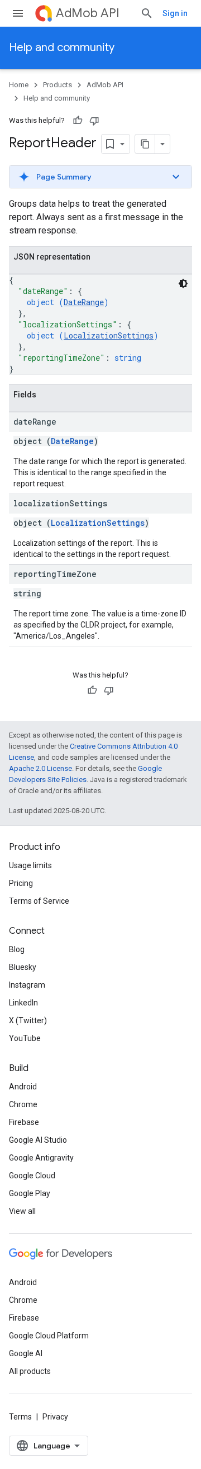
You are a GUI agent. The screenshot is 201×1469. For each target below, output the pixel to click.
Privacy (55, 1416)
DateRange (84, 302)
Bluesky (22, 967)
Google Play (29, 1193)
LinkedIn (23, 1002)
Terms (20, 1416)
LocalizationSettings (109, 335)
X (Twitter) (28, 1020)
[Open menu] (18, 13)
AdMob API (87, 13)
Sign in (175, 13)
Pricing (21, 883)
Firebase (24, 1122)
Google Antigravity (41, 1157)
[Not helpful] (94, 120)
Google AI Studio (38, 1140)
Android (23, 1086)
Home (18, 85)
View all (22, 1211)
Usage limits (30, 865)
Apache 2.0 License (40, 768)
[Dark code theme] (183, 283)
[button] (100, 177)
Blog (17, 949)
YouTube (25, 1038)
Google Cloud (32, 1175)
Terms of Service (39, 901)
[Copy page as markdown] (145, 144)
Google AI (25, 1353)
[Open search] (147, 13)
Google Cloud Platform (49, 1335)
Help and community (61, 47)
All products (30, 1371)
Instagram (27, 984)
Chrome (23, 1104)
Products (57, 85)
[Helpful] (77, 120)
